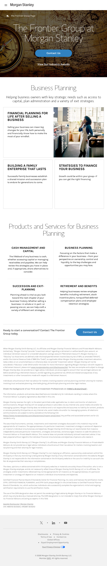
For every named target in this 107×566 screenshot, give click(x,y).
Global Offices (53, 540)
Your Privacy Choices (51, 547)
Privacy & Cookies (61, 534)
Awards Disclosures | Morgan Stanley (18, 504)
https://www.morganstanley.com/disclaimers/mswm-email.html (31, 415)
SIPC (49, 558)
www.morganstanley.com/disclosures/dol (49, 367)
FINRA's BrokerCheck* (77, 389)
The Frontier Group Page (23, 15)
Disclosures (43, 534)
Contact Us (53, 53)
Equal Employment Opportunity (55, 542)
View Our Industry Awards (53, 64)
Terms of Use (46, 537)
